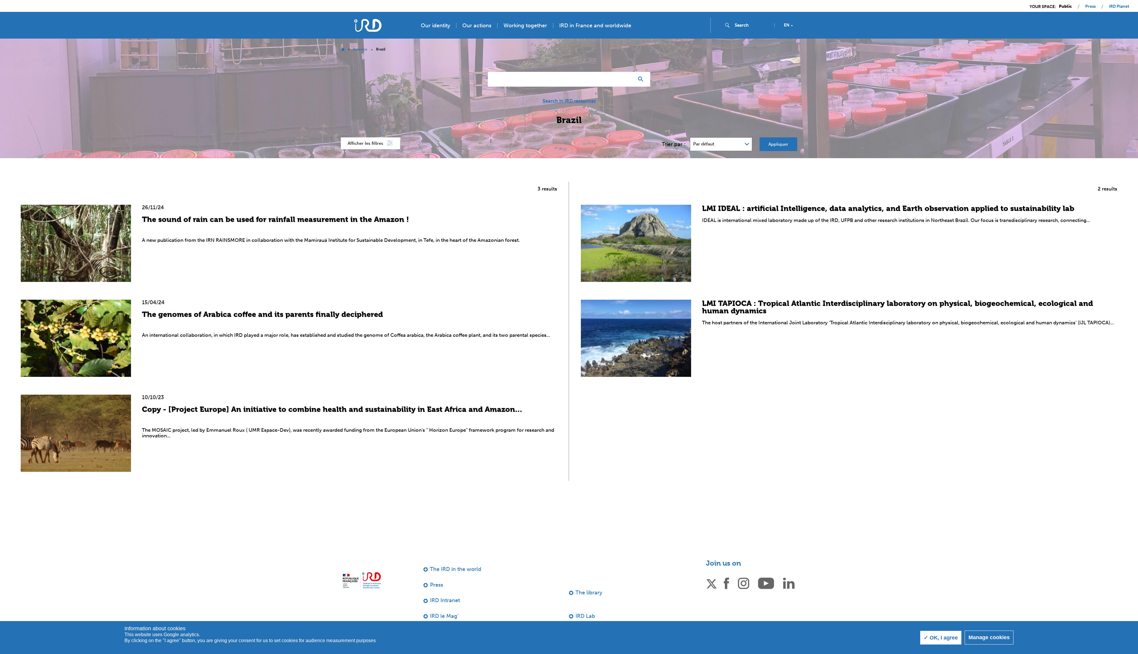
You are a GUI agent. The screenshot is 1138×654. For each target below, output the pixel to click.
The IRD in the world (455, 569)
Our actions (476, 25)
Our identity (435, 25)
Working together (525, 25)
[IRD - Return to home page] (368, 25)
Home (343, 49)
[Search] (642, 79)
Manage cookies (989, 637)
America (360, 49)
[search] (752, 25)
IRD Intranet (445, 600)
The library (589, 592)
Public (1065, 6)
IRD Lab (585, 616)
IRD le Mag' (444, 616)
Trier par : (673, 144)
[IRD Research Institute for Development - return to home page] (362, 580)
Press (1090, 6)
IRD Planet (1119, 6)
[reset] (627, 79)
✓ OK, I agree (941, 638)
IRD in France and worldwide (595, 25)
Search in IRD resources (569, 101)
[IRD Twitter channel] (711, 583)
